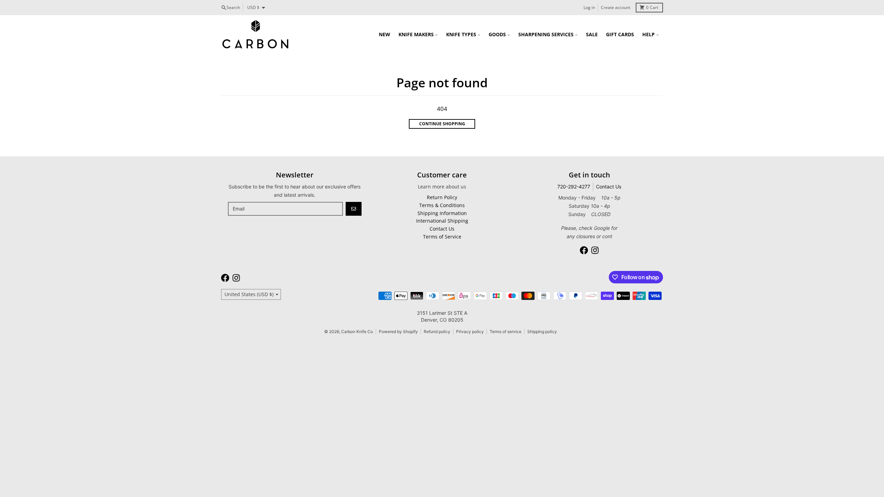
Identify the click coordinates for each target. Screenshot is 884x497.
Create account (615, 7)
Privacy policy (470, 331)
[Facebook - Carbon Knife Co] (584, 250)
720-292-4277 (573, 186)
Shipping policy (542, 331)
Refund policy (437, 331)
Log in (589, 7)
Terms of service (505, 331)
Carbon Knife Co (357, 331)
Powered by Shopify (398, 331)
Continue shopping (442, 124)
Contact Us (608, 186)
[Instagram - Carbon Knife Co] (595, 250)
